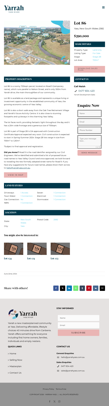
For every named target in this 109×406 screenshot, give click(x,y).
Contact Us (15, 372)
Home (13, 353)
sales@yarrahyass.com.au (73, 370)
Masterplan (16, 366)
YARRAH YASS (51, 394)
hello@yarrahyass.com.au (73, 357)
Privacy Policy (48, 389)
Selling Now (16, 360)
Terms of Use (61, 389)
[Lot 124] (37, 249)
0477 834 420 (86, 90)
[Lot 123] (60, 249)
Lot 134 (8, 258)
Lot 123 (54, 258)
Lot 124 (31, 258)
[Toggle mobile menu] (103, 7)
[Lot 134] (13, 249)
